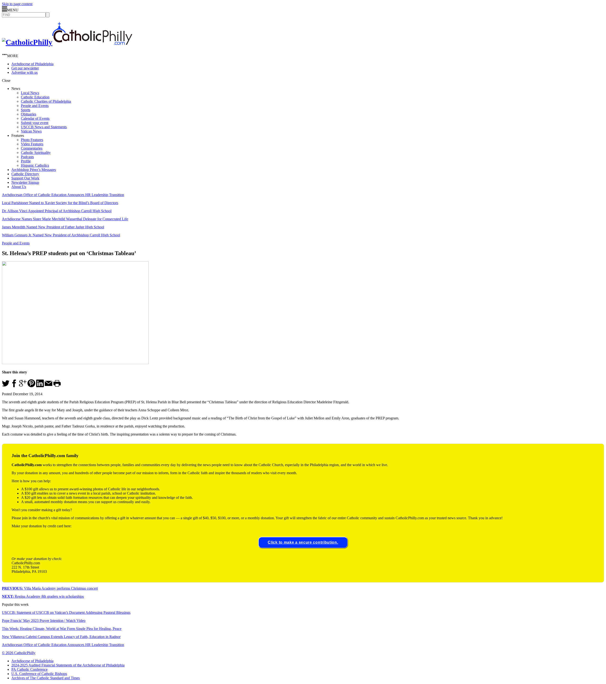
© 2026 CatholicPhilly (19, 653)
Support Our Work (25, 178)
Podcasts (27, 157)
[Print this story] (57, 386)
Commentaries (31, 148)
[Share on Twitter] (5, 386)
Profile (26, 161)
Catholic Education (35, 97)
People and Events (35, 106)
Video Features (32, 144)
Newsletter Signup (25, 182)
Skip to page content (17, 4)
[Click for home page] (67, 42)
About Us (18, 187)
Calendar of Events (35, 118)
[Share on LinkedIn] (40, 386)
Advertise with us (24, 72)
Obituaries (28, 114)
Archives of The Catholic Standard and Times (45, 678)
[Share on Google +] (23, 386)
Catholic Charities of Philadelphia (46, 101)
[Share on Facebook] (14, 386)
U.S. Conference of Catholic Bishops (39, 674)
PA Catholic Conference (29, 669)
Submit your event (34, 123)
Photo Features (32, 140)
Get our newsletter (25, 68)
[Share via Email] (48, 386)
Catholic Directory (25, 174)
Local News (30, 93)
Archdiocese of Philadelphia (32, 64)
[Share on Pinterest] (31, 386)
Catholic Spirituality (36, 153)
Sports (25, 110)
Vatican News (31, 131)
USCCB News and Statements (44, 127)
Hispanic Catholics (35, 165)
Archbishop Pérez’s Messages (33, 170)
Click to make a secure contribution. (303, 542)
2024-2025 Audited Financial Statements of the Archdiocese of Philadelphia (68, 665)
